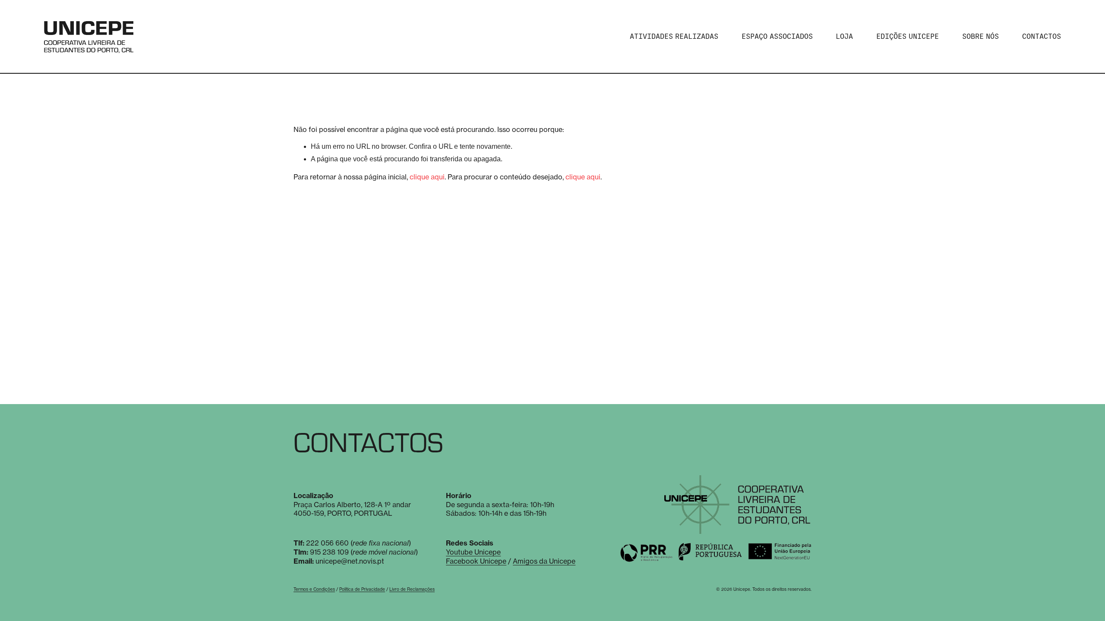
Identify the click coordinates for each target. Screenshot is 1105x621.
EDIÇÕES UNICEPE (907, 36)
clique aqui (427, 176)
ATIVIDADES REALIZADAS (674, 36)
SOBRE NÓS (980, 36)
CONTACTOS (1041, 36)
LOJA (844, 36)
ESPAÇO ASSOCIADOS (777, 36)
